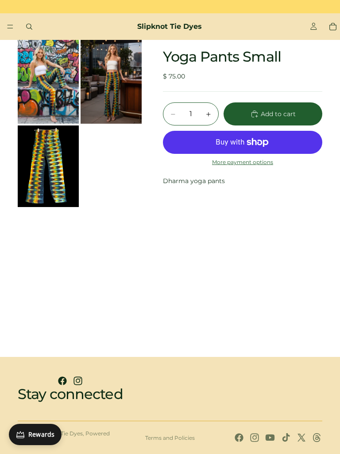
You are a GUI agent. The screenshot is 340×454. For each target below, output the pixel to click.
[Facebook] (62, 381)
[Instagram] (78, 381)
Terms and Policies (170, 437)
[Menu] (10, 26)
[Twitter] (301, 437)
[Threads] (317, 437)
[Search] (29, 26)
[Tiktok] (286, 437)
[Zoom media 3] (48, 166)
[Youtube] (270, 437)
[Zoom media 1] (48, 82)
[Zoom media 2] (111, 82)
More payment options (242, 162)
